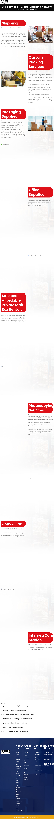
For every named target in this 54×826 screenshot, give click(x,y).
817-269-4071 (38, 770)
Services (26, 752)
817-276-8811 (38, 769)
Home (18, 9)
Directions (26, 765)
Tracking (26, 755)
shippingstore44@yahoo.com (42, 765)
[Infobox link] (37, 774)
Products (26, 758)
